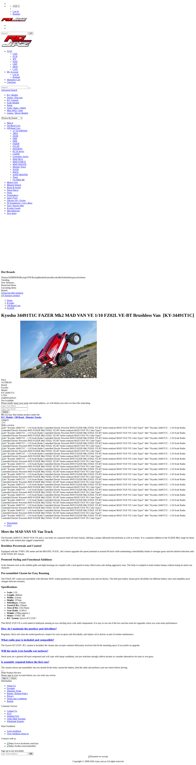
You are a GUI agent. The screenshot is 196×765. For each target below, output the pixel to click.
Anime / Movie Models (17, 113)
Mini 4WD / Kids (15, 110)
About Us (11, 686)
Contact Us (12, 711)
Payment (11, 688)
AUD (9, 51)
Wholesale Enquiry (15, 721)
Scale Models (13, 103)
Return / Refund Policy (17, 693)
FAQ (9, 525)
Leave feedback (14, 731)
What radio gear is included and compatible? (27, 639)
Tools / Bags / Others (16, 108)
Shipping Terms (14, 691)
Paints (9, 105)
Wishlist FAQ (13, 716)
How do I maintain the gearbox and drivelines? (29, 628)
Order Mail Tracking (16, 719)
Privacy (10, 696)
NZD (15, 61)
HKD (15, 67)
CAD (15, 69)
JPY (15, 59)
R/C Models (12, 95)
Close (13, 678)
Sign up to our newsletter (12, 751)
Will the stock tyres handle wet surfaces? (24, 650)
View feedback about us (18, 733)
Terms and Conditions (17, 698)
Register (16, 14)
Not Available (7, 400)
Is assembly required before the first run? (25, 661)
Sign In (5, 678)
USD (15, 54)
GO (30, 33)
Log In (16, 11)
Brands (10, 701)
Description (12, 523)
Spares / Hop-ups (15, 97)
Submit (5, 412)
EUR (15, 56)
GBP (15, 64)
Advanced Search (9, 90)
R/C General (12, 100)
